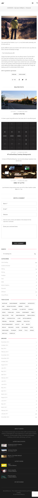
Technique (13, 330)
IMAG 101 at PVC (19, 183)
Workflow (12, 333)
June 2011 (4, 400)
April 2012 (3, 391)
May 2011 (3, 404)
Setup (31, 327)
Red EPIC (28, 324)
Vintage (32, 330)
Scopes (17, 327)
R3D (23, 324)
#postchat (4, 303)
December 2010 (5, 417)
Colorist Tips (23, 309)
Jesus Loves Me (12, 470)
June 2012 (4, 384)
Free (12, 315)
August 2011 (4, 397)
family (32, 312)
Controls (30, 309)
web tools (4, 333)
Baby (3, 306)
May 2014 (3, 348)
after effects (31, 303)
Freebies (3, 275)
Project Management (7, 324)
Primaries (19, 321)
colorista (14, 309)
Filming (3, 272)
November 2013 (5, 358)
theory (20, 330)
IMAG (2, 282)
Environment (25, 312)
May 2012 (3, 387)
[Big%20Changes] (19, 79)
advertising (22, 303)
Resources (10, 327)
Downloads (11, 312)
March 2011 (4, 407)
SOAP (9, 464)
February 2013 (4, 378)
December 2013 (5, 355)
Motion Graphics (5, 285)
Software (3, 291)
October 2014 (4, 345)
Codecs (27, 306)
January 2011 (4, 413)
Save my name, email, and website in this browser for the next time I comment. (17, 220)
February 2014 (4, 351)
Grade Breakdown (20, 315)
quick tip (17, 324)
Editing (3, 269)
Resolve (4, 327)
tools (26, 330)
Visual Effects (4, 295)
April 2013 (3, 374)
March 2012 (4, 394)
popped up (17, 42)
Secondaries (25, 327)
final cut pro (5, 315)
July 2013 (3, 368)
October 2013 (4, 361)
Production (27, 321)
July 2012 (3, 381)
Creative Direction (5, 265)
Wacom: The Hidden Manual (15, 455)
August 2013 (4, 364)
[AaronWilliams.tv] (2, 3)
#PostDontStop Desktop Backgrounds (19, 154)
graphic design (31, 315)
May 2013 (3, 371)
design (3, 312)
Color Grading (4, 262)
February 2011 (4, 410)
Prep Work (11, 321)
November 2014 (5, 342)
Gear (2, 278)
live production (11, 318)
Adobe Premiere (13, 303)
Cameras (20, 306)
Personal (28, 8)
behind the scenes (11, 306)
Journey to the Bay (19, 114)
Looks (18, 318)
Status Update (22, 74)
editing (18, 312)
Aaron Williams (20, 8)
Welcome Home (12, 475)
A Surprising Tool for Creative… (15, 444)
